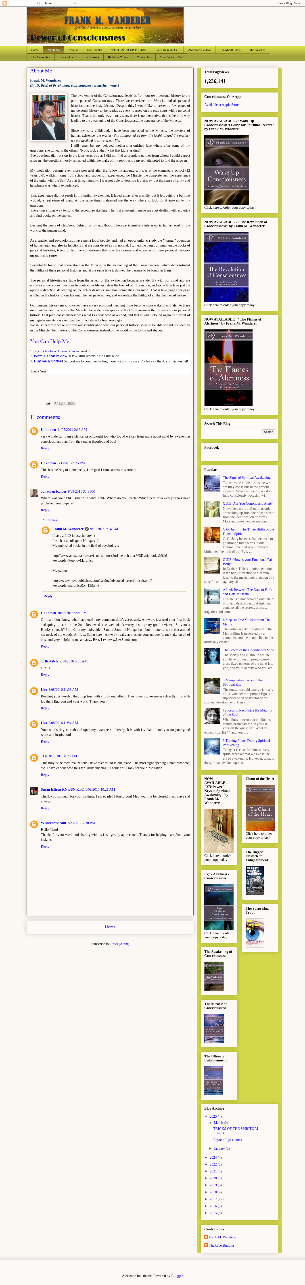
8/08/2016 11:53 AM (63, 689)
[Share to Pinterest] (73, 403)
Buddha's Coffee (118, 57)
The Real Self (67, 57)
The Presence (257, 50)
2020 (214, 1178)
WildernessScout (53, 823)
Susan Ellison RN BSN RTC (62, 789)
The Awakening (40, 57)
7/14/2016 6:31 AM (74, 661)
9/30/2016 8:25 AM (63, 756)
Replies (51, 520)
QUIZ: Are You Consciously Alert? (248, 503)
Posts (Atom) (120, 944)
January (220, 1148)
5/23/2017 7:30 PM (81, 823)
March (219, 1123)
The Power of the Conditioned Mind (248, 650)
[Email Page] (47, 403)
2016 (214, 1206)
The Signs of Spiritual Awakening (247, 477)
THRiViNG (49, 661)
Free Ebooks (94, 50)
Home (34, 50)
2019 (214, 1185)
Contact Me (144, 57)
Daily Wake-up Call (167, 50)
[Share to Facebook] (69, 403)
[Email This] (56, 403)
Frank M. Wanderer (68, 529)
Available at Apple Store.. (222, 105)
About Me (53, 50)
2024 (214, 1157)
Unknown (48, 430)
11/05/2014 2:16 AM (72, 430)
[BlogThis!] (61, 403)
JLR (44, 756)
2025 (214, 1116)
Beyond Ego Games (227, 1140)
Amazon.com (66, 351)
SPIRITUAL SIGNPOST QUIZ (128, 50)
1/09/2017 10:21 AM (100, 789)
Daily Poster (91, 57)
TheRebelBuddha (221, 1245)
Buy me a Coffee (48, 361)
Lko (44, 689)
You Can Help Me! (171, 57)
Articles (73, 50)
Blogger (176, 1276)
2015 (214, 1213)
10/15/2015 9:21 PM (72, 613)
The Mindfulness (230, 50)
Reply (45, 448)
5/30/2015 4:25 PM (71, 463)
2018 (214, 1192)
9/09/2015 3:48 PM (81, 491)
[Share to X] (65, 403)
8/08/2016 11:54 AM (63, 723)
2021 (214, 1171)
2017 (214, 1199)
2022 (214, 1164)
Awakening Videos (199, 50)
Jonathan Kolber (54, 491)
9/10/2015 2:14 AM (104, 529)
